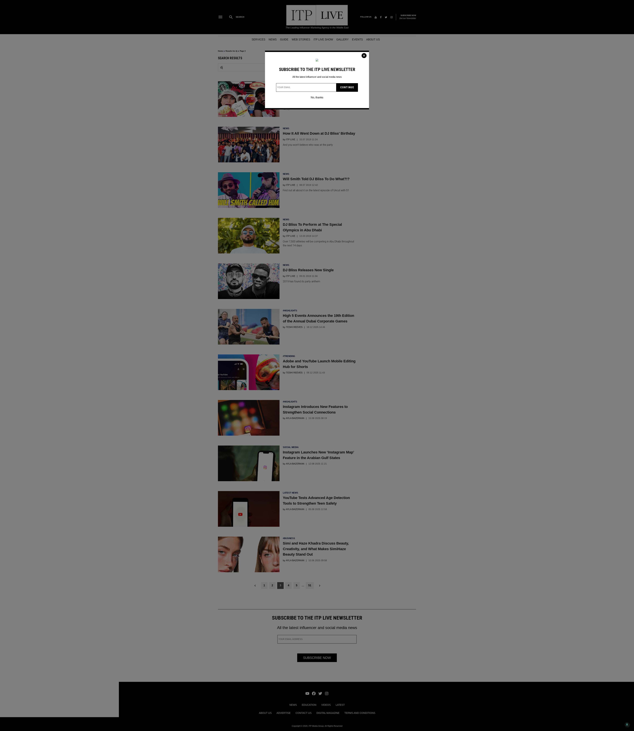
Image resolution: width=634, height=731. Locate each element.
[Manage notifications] (627, 724)
